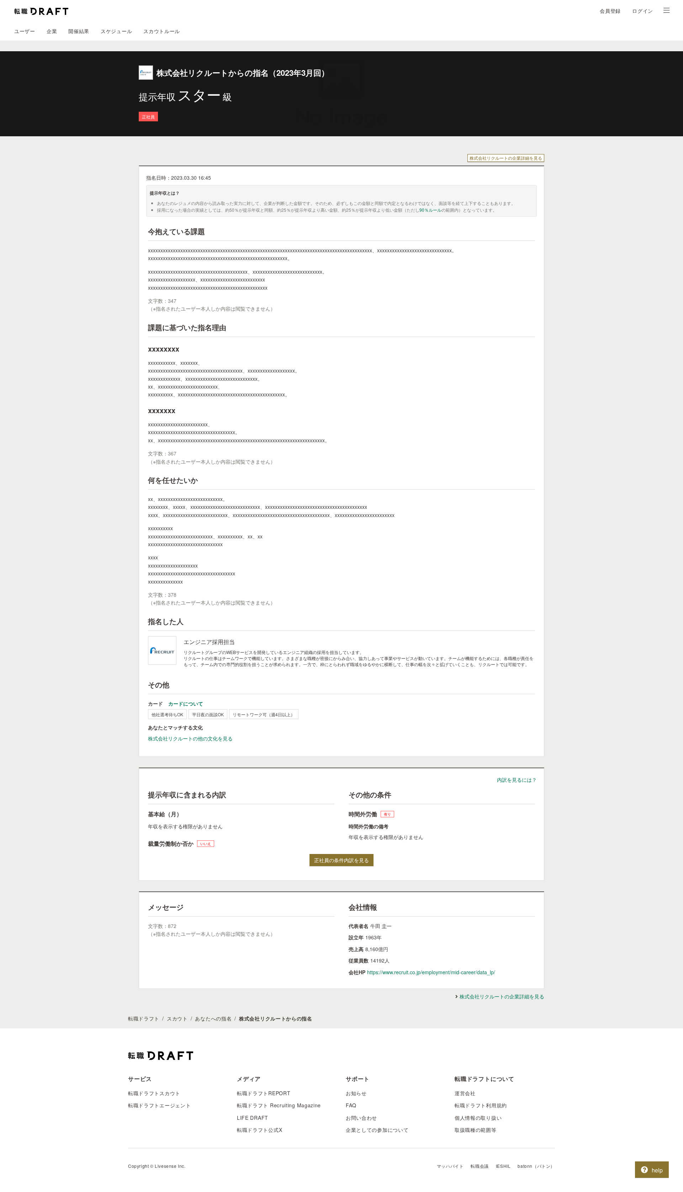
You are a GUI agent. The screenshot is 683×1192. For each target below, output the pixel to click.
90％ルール (430, 210)
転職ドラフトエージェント (159, 1105)
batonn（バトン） (536, 1166)
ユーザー (24, 31)
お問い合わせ (361, 1117)
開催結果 (78, 31)
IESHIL (503, 1166)
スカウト (177, 1018)
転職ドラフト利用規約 (481, 1105)
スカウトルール (161, 31)
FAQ (351, 1105)
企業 (52, 31)
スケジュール (116, 31)
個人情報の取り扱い (478, 1117)
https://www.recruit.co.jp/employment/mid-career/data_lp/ (431, 972)
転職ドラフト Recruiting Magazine (279, 1105)
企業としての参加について (377, 1129)
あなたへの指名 (213, 1018)
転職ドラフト (143, 1018)
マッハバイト (450, 1166)
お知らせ (356, 1093)
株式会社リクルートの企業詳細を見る (506, 158)
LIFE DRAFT (252, 1117)
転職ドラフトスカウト (154, 1093)
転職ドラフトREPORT (263, 1093)
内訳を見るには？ (517, 779)
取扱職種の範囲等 (476, 1129)
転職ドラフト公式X (259, 1129)
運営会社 (465, 1093)
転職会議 (479, 1166)
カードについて (185, 703)
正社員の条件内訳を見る (341, 860)
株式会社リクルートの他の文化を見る (190, 738)
